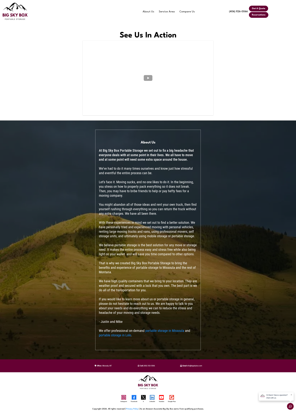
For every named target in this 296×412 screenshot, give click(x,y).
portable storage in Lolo (115, 335)
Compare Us (187, 12)
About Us (148, 12)
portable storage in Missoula (164, 331)
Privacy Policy (132, 409)
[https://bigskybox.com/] (15, 11)
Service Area (167, 12)
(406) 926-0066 (238, 11)
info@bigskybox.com (192, 366)
